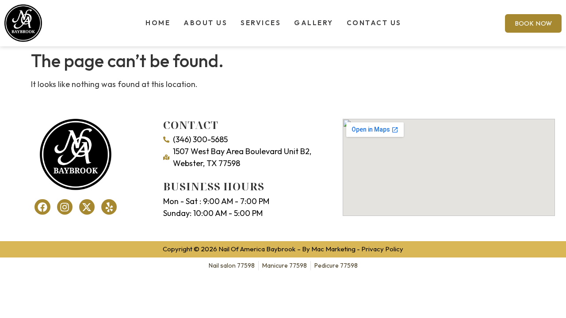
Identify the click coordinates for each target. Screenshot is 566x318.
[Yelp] (109, 207)
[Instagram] (65, 207)
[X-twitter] (87, 207)
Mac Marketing (333, 249)
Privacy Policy (382, 249)
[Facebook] (42, 207)
